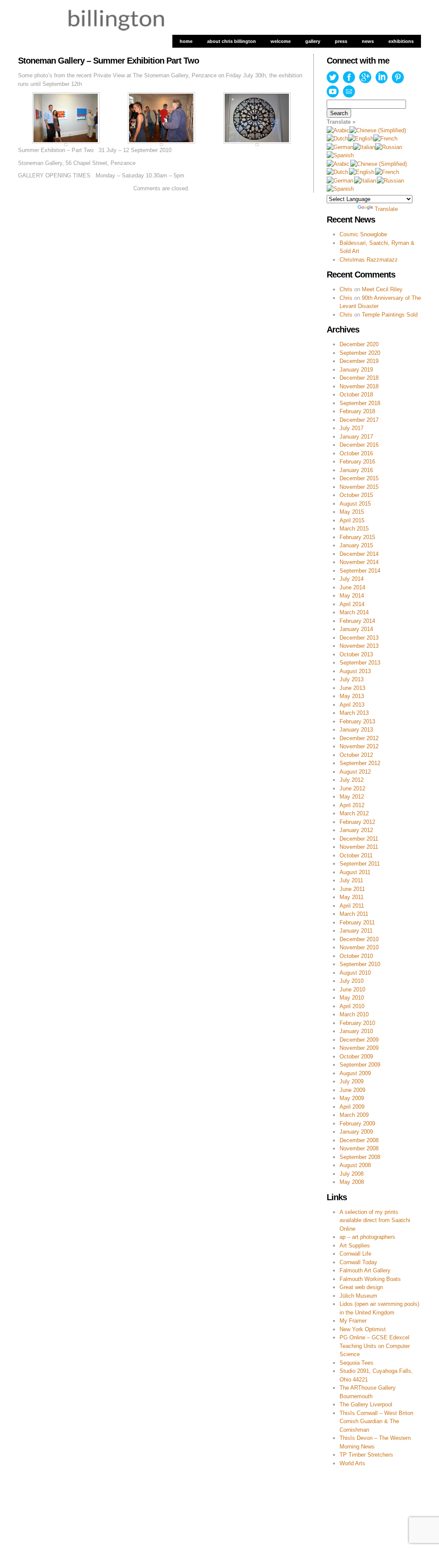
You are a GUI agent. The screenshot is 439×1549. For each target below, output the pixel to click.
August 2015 (355, 503)
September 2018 (360, 403)
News (368, 41)
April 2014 (352, 604)
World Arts (352, 1463)
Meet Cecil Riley (382, 289)
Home (186, 41)
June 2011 (352, 889)
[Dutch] (337, 138)
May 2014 (352, 595)
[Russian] (388, 147)
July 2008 (352, 1174)
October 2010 (356, 956)
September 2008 (360, 1157)
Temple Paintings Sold (390, 314)
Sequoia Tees (356, 1363)
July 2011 (351, 880)
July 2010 (352, 981)
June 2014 (352, 587)
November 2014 (359, 562)
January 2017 (356, 436)
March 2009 (354, 1115)
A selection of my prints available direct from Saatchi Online (375, 1220)
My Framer (353, 1320)
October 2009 (356, 1056)
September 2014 (360, 570)
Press (341, 41)
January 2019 (356, 369)
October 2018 (356, 394)
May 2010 (352, 997)
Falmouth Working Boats (370, 1279)
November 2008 (359, 1148)
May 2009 (352, 1098)
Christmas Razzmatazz (369, 259)
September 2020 (360, 353)
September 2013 (360, 662)
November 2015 (359, 487)
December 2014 (359, 554)
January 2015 (356, 545)
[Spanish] (340, 155)
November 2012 (359, 746)
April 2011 (352, 906)
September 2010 (360, 964)
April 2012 (352, 805)
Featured (84, 1488)
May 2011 (352, 897)
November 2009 (359, 1048)
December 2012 (359, 738)
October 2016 (356, 453)
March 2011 (354, 914)
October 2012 (356, 755)
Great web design (361, 1287)
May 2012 (352, 796)
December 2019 (359, 361)
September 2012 (360, 763)
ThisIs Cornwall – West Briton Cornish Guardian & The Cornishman (376, 1421)
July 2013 (352, 679)
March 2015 (354, 528)
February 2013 (357, 721)
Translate (386, 209)
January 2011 (356, 930)
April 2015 (352, 520)
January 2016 (356, 470)
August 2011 (355, 872)
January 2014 (356, 629)
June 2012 (352, 788)
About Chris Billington (231, 41)
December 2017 (359, 420)
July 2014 (352, 579)
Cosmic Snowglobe (363, 234)
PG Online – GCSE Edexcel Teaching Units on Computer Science (375, 1345)
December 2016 (359, 445)
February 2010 (357, 1023)
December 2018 (359, 378)
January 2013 (356, 729)
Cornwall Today (358, 1262)
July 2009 (352, 1081)
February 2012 (357, 822)
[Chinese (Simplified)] (377, 130)
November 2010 (359, 947)
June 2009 (352, 1090)
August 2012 (355, 771)
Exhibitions (401, 41)
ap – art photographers (367, 1237)
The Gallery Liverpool (366, 1404)
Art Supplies (355, 1245)
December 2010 (359, 939)
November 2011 (359, 847)
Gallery (312, 41)
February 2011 (357, 922)
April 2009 (352, 1107)
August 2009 (355, 1073)
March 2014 (354, 612)
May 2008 (352, 1182)
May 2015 (352, 512)
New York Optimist (363, 1329)
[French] (385, 138)
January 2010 (356, 1031)
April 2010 (352, 1006)
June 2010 (352, 989)
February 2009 (357, 1123)
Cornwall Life (355, 1253)
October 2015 (356, 495)
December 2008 (359, 1140)
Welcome (281, 41)
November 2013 (359, 646)
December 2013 (359, 637)
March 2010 (354, 1014)
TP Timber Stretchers (366, 1454)
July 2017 (352, 428)
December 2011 (359, 838)
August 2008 (355, 1165)
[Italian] (364, 147)
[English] (360, 138)
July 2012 (352, 780)
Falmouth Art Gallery (365, 1270)
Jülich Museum (358, 1296)
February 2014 (357, 621)
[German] (340, 147)
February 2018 (357, 411)
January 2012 (356, 830)
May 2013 (352, 696)
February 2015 (357, 537)
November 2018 (359, 386)
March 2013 (354, 713)
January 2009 (356, 1131)
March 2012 (354, 813)
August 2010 (355, 973)
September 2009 (360, 1064)
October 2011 (356, 855)
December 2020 (359, 344)
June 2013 (352, 688)
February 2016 (357, 461)
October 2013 (356, 654)
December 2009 (359, 1040)
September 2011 (360, 863)
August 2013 (355, 671)
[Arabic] (338, 130)
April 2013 (352, 704)
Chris (346, 289)
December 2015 (359, 478)
